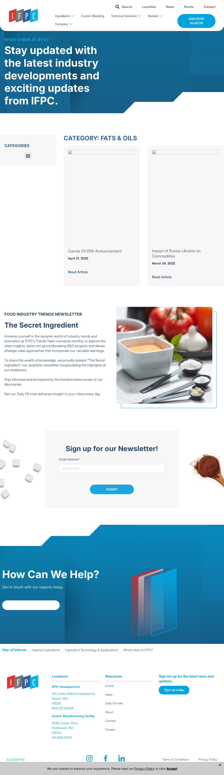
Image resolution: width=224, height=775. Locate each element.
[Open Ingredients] (72, 16)
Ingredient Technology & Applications (91, 650)
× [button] (220, 764)
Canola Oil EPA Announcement (95, 250)
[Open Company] (70, 24)
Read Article (78, 272)
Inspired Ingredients (46, 650)
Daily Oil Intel (27, 394)
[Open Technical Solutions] (139, 16)
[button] (123, 6)
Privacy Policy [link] (144, 768)
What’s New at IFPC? (138, 650)
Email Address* (69, 459)
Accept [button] (171, 768)
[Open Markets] (161, 16)
